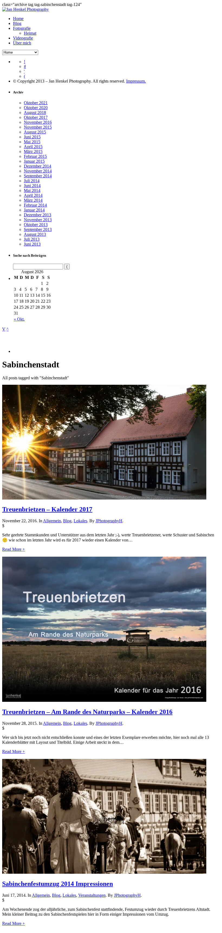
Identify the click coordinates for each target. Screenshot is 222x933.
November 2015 (38, 127)
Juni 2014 (32, 185)
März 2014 (33, 200)
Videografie (23, 38)
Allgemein (52, 520)
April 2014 (33, 195)
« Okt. (19, 319)
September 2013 (38, 229)
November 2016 (38, 122)
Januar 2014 (34, 210)
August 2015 (35, 132)
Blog (17, 23)
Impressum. (136, 81)
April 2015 (33, 146)
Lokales (80, 520)
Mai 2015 (32, 141)
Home (18, 18)
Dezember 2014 (37, 166)
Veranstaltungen (92, 895)
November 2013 (38, 219)
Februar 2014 (35, 205)
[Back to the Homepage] (25, 9)
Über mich (22, 43)
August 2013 (35, 234)
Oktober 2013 (36, 224)
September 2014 (38, 176)
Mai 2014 (32, 190)
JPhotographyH (109, 520)
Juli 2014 (32, 180)
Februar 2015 (35, 156)
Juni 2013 (32, 244)
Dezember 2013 (37, 215)
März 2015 (33, 151)
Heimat (30, 33)
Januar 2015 (34, 161)
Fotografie (22, 28)
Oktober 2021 (36, 102)
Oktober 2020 (36, 107)
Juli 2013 (32, 239)
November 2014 (38, 171)
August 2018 (35, 112)
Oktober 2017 (36, 117)
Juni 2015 (32, 137)
